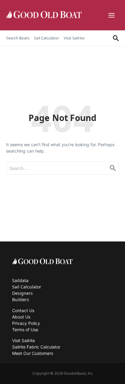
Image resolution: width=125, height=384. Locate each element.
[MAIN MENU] (112, 15)
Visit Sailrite (74, 38)
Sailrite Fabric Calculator (36, 346)
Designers (22, 293)
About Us (21, 316)
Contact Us (23, 310)
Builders (20, 299)
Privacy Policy (26, 323)
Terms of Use (25, 329)
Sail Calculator (46, 38)
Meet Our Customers (32, 353)
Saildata (20, 280)
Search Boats (17, 38)
